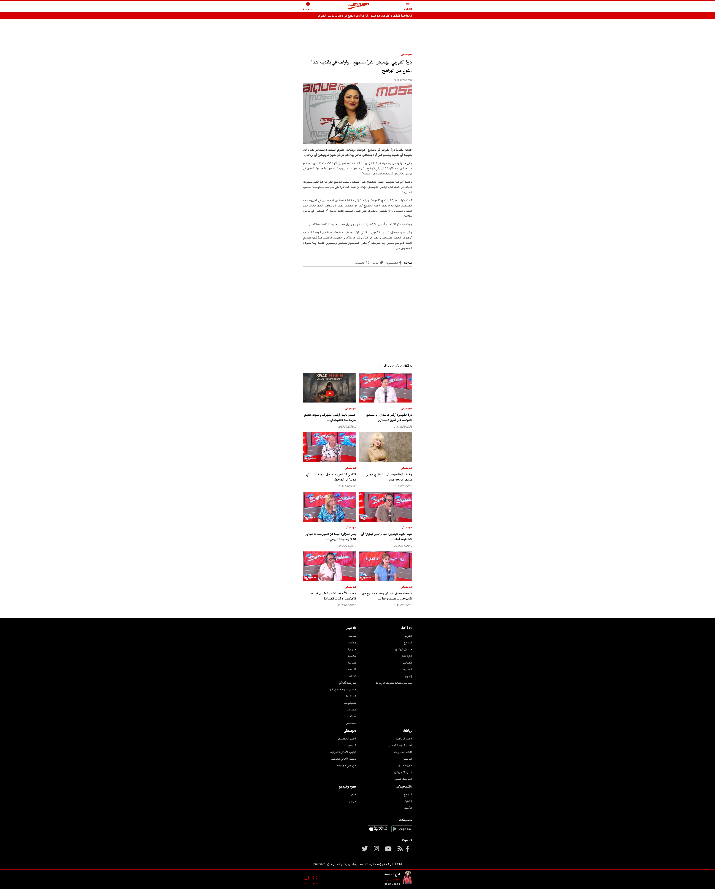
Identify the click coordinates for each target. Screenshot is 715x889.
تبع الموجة (392, 874)
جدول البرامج (403, 649)
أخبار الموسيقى (346, 738)
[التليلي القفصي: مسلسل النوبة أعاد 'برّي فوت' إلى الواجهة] (329, 447)
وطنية (352, 642)
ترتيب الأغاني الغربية (343, 758)
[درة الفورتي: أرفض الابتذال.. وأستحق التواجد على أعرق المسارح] (385, 388)
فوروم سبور (405, 765)
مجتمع (351, 723)
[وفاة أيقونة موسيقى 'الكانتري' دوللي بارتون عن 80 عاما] (385, 447)
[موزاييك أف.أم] (358, 6)
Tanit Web (319, 864)
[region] (357, 34)
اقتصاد (351, 669)
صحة (352, 636)
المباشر (407, 662)
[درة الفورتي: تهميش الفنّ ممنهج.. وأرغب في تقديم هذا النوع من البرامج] (357, 113)
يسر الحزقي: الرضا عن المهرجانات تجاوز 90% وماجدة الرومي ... (331, 536)
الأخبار (408, 808)
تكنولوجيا (350, 703)
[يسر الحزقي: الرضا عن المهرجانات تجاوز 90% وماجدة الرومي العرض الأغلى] (329, 507)
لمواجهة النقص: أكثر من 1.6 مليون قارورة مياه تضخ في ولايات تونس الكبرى (365, 15)
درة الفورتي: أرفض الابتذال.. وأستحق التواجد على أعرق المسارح (389, 417)
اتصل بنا (407, 669)
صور (353, 794)
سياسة (351, 662)
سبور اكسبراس (403, 772)
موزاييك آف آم (347, 682)
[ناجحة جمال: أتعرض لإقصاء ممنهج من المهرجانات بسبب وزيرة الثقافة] (385, 566)
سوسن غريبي (393, 879)
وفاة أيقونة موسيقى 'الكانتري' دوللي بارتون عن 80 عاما (389, 477)
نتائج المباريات (403, 752)
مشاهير (351, 709)
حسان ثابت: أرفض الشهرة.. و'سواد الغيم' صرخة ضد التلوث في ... (330, 417)
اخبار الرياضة (404, 738)
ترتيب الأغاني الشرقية (343, 752)
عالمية (352, 656)
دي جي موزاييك (346, 765)
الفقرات (407, 801)
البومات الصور (403, 779)
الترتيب (407, 758)
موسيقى (406, 54)
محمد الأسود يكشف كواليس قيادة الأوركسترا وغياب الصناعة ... (333, 596)
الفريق (408, 636)
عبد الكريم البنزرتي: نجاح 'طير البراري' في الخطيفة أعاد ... (386, 536)
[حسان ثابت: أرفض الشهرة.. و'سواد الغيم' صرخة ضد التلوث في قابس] (329, 388)
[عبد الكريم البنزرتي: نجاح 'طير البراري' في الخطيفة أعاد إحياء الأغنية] (385, 507)
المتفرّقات (350, 696)
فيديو (352, 801)
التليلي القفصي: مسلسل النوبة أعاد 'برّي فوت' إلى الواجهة (331, 477)
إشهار (408, 676)
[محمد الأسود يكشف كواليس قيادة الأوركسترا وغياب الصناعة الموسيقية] (329, 566)
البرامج (407, 642)
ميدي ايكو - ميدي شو (342, 689)
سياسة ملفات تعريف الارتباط (394, 682)
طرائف (352, 716)
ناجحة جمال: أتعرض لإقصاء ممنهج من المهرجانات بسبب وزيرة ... (387, 596)
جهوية (351, 649)
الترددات (406, 656)
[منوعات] (407, 878)
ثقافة (352, 676)
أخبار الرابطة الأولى (400, 745)
